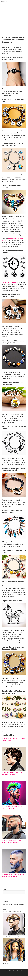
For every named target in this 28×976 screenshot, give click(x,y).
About (14, 970)
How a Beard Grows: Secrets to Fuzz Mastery (14, 936)
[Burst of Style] (4, 2)
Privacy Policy (9, 970)
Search (4, 889)
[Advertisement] (14, 22)
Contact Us (19, 970)
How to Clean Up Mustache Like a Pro (12, 911)
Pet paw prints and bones (10, 282)
